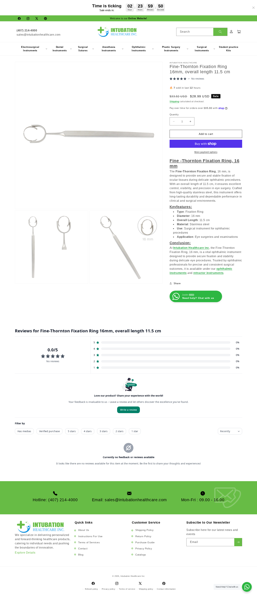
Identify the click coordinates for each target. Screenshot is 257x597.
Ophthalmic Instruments (139, 49)
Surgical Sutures (83, 49)
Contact (82, 548)
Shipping (174, 101)
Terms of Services (89, 542)
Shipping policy (146, 589)
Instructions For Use (90, 536)
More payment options (205, 152)
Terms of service (127, 589)
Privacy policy (108, 589)
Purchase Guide (145, 542)
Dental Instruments (60, 49)
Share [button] (177, 283)
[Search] (220, 32)
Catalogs (140, 554)
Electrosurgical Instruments (30, 49)
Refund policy (91, 589)
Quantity (174, 114)
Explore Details (25, 552)
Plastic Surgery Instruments (171, 49)
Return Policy (143, 536)
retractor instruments (208, 272)
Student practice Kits (228, 49)
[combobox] (201, 32)
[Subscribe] (238, 542)
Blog (80, 554)
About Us (83, 530)
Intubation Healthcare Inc (132, 576)
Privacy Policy (143, 548)
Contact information (166, 589)
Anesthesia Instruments (109, 49)
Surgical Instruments (202, 49)
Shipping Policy (144, 530)
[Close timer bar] (253, 7)
